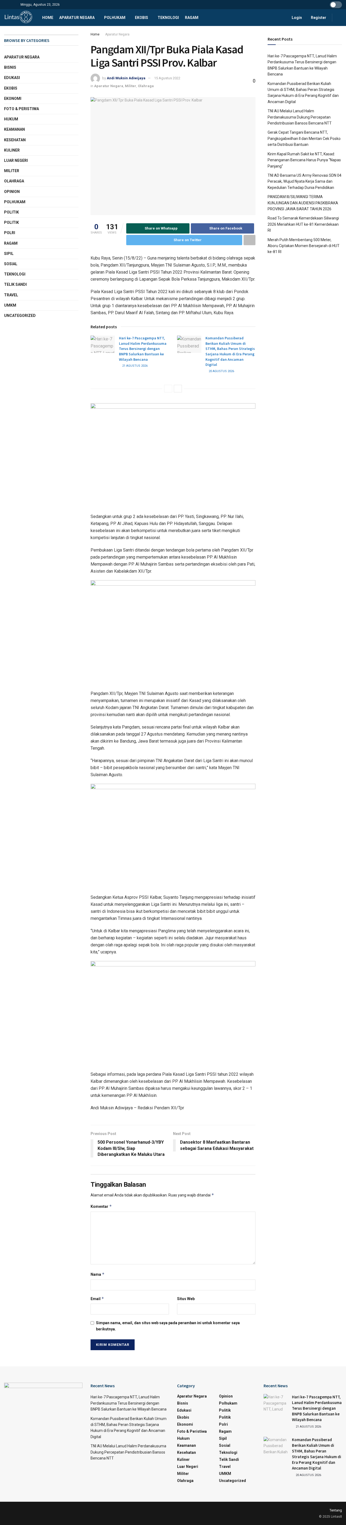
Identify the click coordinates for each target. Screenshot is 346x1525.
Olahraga (146, 86)
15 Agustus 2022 (167, 78)
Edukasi (12, 78)
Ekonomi (12, 98)
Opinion (12, 191)
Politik (11, 212)
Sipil (9, 253)
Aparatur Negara (77, 17)
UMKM (10, 305)
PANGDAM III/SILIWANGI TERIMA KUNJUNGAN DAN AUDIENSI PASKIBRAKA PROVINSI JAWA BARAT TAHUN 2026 (303, 203)
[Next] (178, 388)
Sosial (10, 264)
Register (318, 17)
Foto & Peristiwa (21, 109)
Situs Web (186, 1299)
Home (47, 17)
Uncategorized (20, 315)
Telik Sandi (15, 284)
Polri (9, 233)
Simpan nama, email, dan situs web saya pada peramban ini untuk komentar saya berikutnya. (168, 1326)
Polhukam (114, 17)
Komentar (101, 1206)
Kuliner (12, 150)
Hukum (11, 119)
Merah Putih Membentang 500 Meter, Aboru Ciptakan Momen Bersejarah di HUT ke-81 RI (304, 246)
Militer (130, 86)
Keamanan (14, 129)
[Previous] (168, 388)
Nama (98, 1274)
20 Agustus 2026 (221, 371)
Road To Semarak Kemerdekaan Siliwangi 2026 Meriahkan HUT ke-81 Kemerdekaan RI (303, 224)
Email (97, 1298)
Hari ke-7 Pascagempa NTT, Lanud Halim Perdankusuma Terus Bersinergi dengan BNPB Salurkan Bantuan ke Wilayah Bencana (143, 349)
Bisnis (10, 67)
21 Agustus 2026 (134, 366)
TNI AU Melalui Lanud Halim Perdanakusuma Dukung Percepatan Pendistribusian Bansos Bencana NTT (300, 117)
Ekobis (141, 17)
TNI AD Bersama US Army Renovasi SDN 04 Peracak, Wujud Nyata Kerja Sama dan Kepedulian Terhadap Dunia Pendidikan (304, 181)
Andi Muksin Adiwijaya (126, 78)
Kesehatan (15, 140)
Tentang (336, 1510)
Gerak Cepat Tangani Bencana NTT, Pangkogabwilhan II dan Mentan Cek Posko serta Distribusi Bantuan (304, 138)
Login (296, 17)
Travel (11, 295)
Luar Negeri (16, 160)
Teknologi (168, 17)
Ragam (191, 17)
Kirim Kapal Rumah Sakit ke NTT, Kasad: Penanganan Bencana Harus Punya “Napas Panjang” (304, 160)
